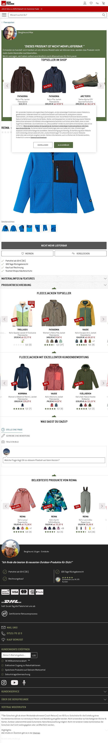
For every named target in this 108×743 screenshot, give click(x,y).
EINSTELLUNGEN (43, 145)
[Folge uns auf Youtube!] (16, 683)
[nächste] (101, 86)
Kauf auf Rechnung (14, 267)
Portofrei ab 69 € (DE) (15, 260)
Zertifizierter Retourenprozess (23, 613)
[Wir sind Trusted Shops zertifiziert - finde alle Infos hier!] (58, 580)
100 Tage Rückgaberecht (16, 264)
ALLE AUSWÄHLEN (63, 145)
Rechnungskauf (15, 578)
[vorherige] (7, 86)
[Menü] (4, 14)
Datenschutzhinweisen (39, 137)
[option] (54, 177)
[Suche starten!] (104, 15)
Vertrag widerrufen (13, 707)
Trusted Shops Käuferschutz (18, 271)
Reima (5, 128)
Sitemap (36, 733)
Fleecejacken (9, 22)
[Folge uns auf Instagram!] (6, 683)
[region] (54, 128)
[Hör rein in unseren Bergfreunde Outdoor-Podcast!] (26, 683)
